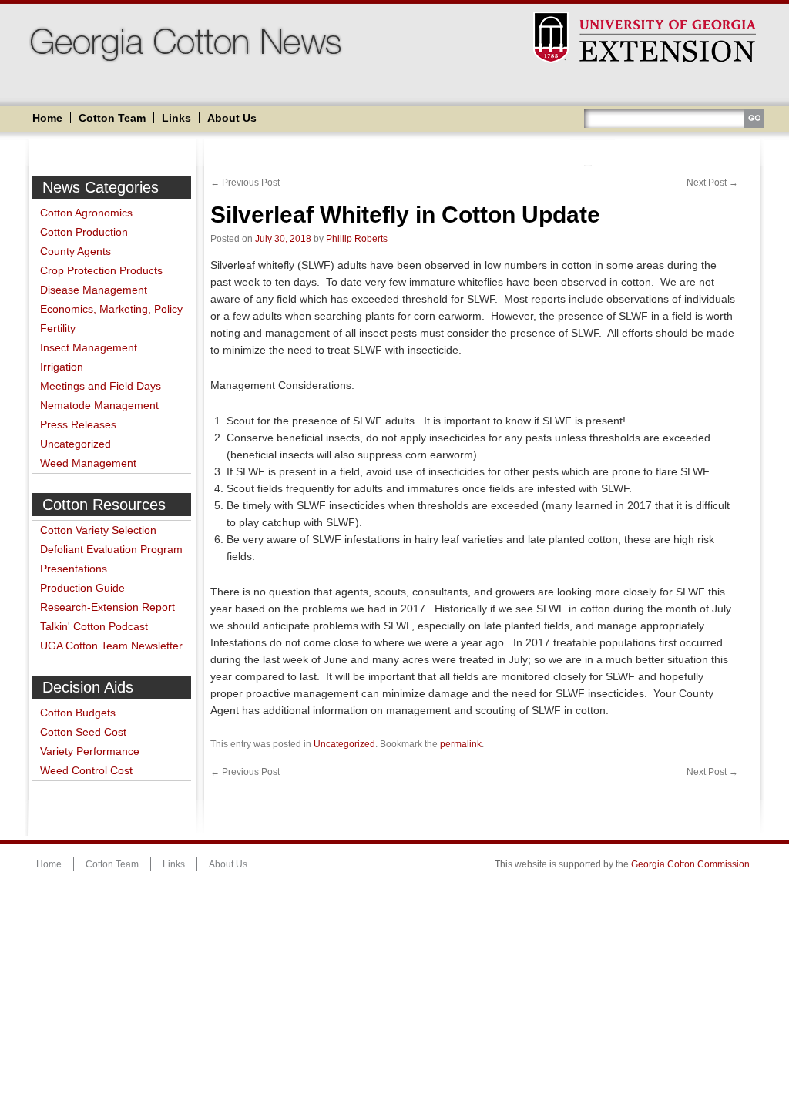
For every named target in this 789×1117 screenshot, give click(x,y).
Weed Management (88, 463)
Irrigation (61, 367)
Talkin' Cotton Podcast (94, 626)
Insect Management (88, 347)
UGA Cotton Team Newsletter (111, 645)
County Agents (75, 251)
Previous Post (245, 182)
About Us (232, 117)
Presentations (73, 568)
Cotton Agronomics (86, 212)
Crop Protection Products (101, 270)
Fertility (58, 328)
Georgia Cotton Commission (690, 864)
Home (47, 117)
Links (176, 117)
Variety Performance (89, 751)
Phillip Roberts (357, 238)
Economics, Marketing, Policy (111, 309)
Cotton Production (84, 232)
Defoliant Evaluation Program (111, 549)
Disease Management (93, 289)
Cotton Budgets (78, 712)
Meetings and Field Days (100, 386)
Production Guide (82, 588)
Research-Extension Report (107, 607)
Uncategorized (75, 444)
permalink (461, 744)
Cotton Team (112, 117)
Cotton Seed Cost (83, 732)
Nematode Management (99, 405)
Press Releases (78, 424)
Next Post (712, 182)
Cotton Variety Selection (98, 530)
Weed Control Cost (86, 770)
